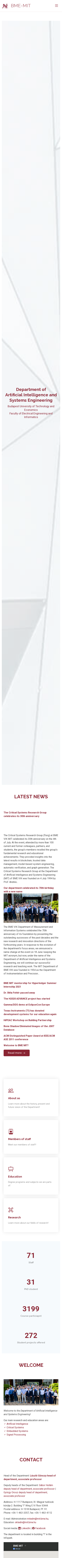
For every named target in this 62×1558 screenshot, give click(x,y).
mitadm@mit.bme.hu (37, 1518)
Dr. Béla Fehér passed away (19, 992)
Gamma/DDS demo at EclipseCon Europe (27, 1004)
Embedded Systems (17, 1431)
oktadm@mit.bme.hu (25, 1522)
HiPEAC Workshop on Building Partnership (27, 1020)
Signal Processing (16, 1434)
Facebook (40, 1528)
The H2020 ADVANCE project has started (27, 998)
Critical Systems (15, 1427)
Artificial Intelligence (17, 1423)
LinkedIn (26, 1528)
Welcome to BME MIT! (16, 1045)
